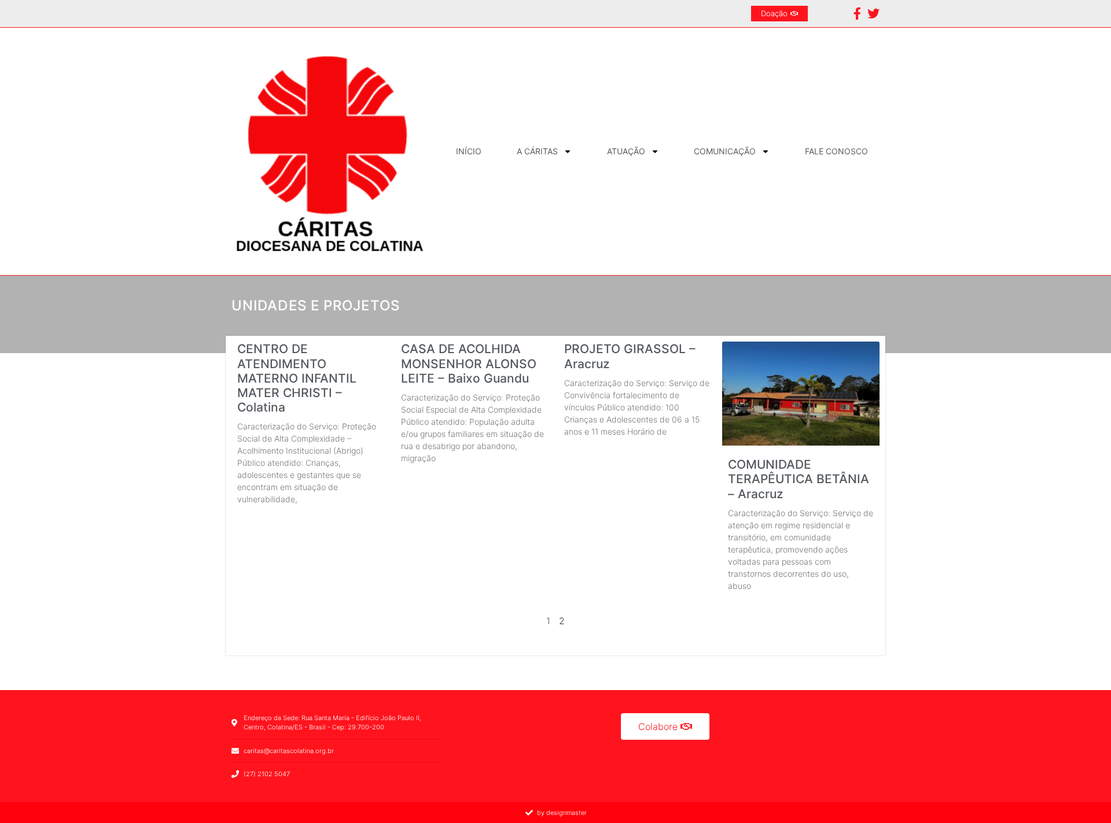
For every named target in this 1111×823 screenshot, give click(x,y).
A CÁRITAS (537, 151)
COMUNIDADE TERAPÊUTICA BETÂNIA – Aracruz (798, 479)
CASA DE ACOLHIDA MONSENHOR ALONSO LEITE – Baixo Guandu (468, 363)
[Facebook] (857, 14)
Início (468, 151)
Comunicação (725, 151)
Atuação (626, 151)
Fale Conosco (836, 151)
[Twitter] (873, 14)
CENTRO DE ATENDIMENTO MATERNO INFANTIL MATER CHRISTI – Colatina (296, 378)
